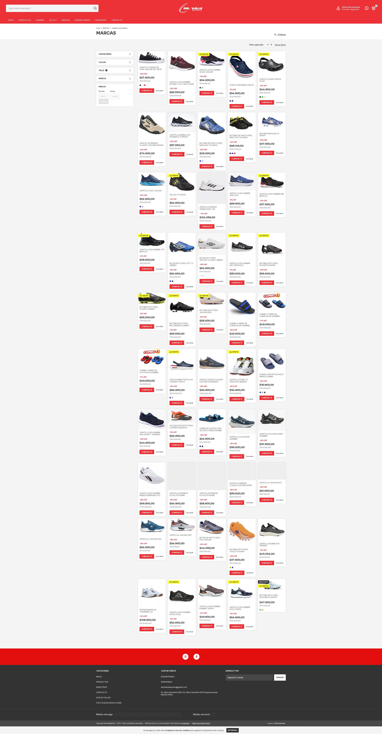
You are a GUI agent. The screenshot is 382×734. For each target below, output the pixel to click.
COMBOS (40, 20)
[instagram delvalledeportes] (185, 657)
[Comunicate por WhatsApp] (366, 8)
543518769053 (167, 677)
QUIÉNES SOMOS (82, 20)
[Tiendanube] (276, 723)
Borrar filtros (280, 45)
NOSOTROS (101, 687)
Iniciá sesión (354, 7)
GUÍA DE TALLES (103, 697)
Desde (102, 91)
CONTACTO (116, 20)
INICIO (11, 20)
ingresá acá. (185, 723)
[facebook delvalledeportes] (197, 657)
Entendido (232, 730)
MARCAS (66, 20)
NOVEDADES (100, 20)
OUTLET (53, 20)
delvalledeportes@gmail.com (174, 687)
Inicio (98, 28)
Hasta (112, 91)
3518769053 (166, 682)
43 (268, 45)
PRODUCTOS (25, 20)
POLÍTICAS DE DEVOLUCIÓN (108, 703)
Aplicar (103, 101)
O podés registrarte (350, 9)
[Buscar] (95, 8)
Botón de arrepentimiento (201, 723)
